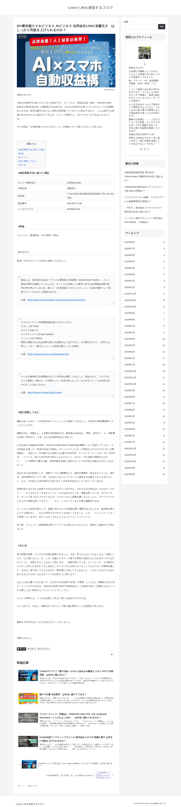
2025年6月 (144, 255)
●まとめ (22, 165)
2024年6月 (144, 332)
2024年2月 (144, 358)
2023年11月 (144, 377)
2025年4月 (144, 268)
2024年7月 (144, 326)
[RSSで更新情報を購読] (148, 149)
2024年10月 (144, 306)
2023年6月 (144, 410)
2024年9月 (144, 313)
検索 (126, 22)
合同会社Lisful (44, 649)
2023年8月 (144, 397)
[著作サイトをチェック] (141, 149)
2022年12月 (144, 448)
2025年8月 (144, 242)
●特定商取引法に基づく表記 (31, 150)
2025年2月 (144, 281)
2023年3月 (144, 429)
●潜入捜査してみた (27, 161)
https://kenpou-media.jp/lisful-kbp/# (45, 392)
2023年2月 (144, 435)
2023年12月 (144, 371)
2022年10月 (144, 461)
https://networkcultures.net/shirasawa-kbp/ (48, 354)
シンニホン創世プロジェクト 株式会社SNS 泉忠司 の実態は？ (143, 220)
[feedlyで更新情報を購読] (144, 149)
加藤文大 (33, 649)
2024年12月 (144, 294)
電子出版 (22, 649)
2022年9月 (144, 468)
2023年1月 (144, 442)
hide (33, 144)
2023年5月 (144, 416)
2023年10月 (144, 384)
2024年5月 (144, 339)
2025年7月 (144, 248)
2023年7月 (144, 403)
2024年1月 (144, 364)
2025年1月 (144, 287)
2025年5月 (144, 261)
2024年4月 (144, 345)
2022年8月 (144, 474)
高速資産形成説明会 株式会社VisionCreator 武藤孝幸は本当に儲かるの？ (143, 176)
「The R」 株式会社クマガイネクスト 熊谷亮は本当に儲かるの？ (143, 209)
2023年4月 (144, 422)
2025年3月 (144, 274)
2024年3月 (144, 352)
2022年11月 (144, 455)
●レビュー (23, 157)
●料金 (21, 153)
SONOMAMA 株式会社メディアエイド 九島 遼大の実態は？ (143, 189)
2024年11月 (144, 300)
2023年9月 (144, 390)
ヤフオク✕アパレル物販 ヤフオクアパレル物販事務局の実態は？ (144, 199)
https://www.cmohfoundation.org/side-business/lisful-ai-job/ (56, 300)
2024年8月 (144, 319)
